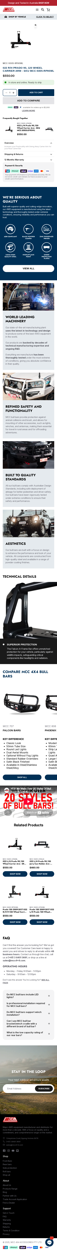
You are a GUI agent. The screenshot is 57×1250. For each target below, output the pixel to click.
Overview (9, 143)
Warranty (7, 1220)
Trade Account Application (15, 1199)
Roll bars (7, 1171)
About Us (7, 1185)
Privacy (6, 1234)
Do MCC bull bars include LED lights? (23, 996)
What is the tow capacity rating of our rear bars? (25, 1034)
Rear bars (7, 1164)
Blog (5, 1192)
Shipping (7, 1223)
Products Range (10, 1189)
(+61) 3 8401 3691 (13, 1142)
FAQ (5, 1216)
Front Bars (7, 1161)
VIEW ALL (28, 268)
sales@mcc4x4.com (14, 1145)
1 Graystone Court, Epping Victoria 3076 (22, 1138)
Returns (6, 1227)
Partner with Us (9, 1196)
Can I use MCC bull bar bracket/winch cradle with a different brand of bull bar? (22, 1024)
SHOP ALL (22, 777)
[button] (42, 9)
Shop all (6, 1175)
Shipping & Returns (13, 154)
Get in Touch (8, 1213)
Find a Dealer (9, 1203)
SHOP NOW (15, 874)
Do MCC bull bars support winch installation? (24, 1013)
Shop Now (43, 3)
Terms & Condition (11, 1230)
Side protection (10, 1168)
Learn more (28, 111)
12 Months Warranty (14, 160)
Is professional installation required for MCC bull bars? (26, 1004)
